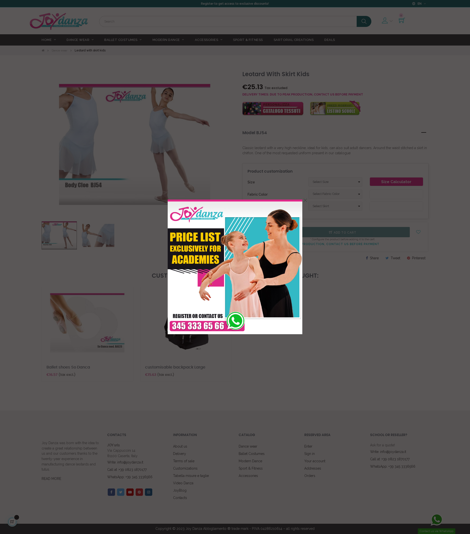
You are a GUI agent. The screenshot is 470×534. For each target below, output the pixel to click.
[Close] (305, 200)
